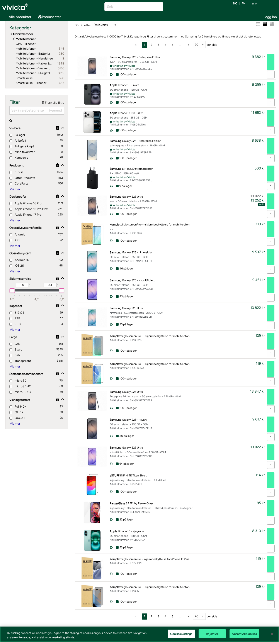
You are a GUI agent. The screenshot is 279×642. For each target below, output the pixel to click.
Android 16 (21, 260)
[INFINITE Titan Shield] (92, 484)
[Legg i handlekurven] (270, 62)
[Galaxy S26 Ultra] (92, 205)
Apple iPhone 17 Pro (27, 215)
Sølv (17, 355)
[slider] (12, 290)
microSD (20, 381)
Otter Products (24, 178)
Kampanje (21, 157)
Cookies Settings (181, 633)
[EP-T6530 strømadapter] (92, 178)
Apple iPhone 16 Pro (27, 203)
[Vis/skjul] (62, 128)
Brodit (18, 172)
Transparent (22, 361)
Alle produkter (20, 17)
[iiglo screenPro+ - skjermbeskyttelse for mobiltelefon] (92, 233)
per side (211, 45)
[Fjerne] (57, 128)
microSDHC (22, 386)
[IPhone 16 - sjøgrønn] (92, 540)
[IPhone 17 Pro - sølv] (92, 122)
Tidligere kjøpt (24, 146)
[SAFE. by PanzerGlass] (92, 512)
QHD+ (19, 412)
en (243, 3)
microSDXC (22, 392)
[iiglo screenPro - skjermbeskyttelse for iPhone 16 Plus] (92, 568)
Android (19, 234)
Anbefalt (20, 140)
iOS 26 (19, 266)
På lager (19, 135)
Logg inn (270, 17)
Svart (18, 349)
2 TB (17, 324)
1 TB (17, 318)
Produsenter (51, 17)
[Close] (272, 634)
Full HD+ (20, 406)
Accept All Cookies (244, 633)
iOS (17, 240)
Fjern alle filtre (54, 102)
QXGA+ (19, 418)
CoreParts (21, 183)
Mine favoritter (24, 152)
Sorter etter (83, 25)
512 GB (19, 313)
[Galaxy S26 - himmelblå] (92, 261)
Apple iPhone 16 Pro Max (31, 209)
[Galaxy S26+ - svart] (92, 429)
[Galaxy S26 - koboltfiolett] (92, 289)
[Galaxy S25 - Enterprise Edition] (92, 150)
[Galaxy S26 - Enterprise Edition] (92, 66)
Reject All (212, 633)
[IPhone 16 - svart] (92, 94)
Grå (17, 344)
